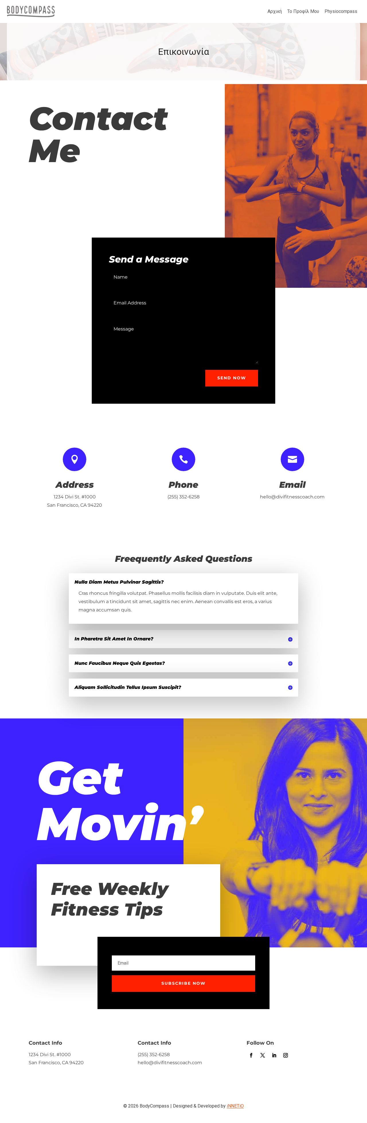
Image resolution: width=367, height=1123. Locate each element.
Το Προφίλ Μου (303, 11)
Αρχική (275, 11)
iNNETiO (235, 1106)
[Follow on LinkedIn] (274, 1055)
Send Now (231, 377)
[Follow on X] (262, 1055)
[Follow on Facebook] (251, 1055)
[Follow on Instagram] (285, 1055)
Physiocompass (341, 11)
